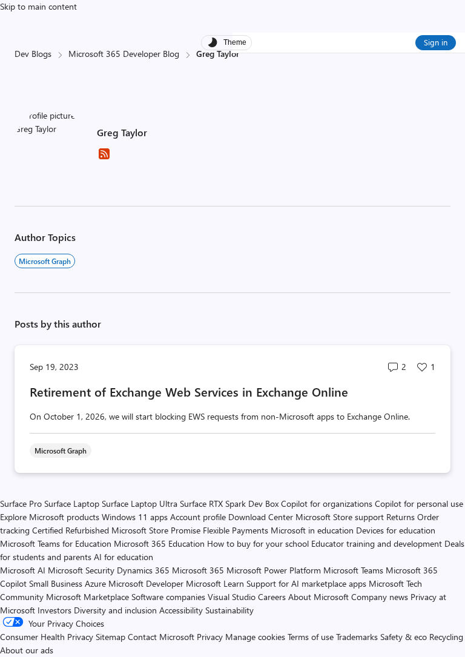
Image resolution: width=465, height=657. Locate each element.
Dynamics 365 (143, 570)
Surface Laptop (71, 503)
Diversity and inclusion (115, 610)
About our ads (26, 650)
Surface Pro (21, 503)
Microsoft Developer (145, 583)
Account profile (198, 517)
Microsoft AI (22, 570)
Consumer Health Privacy (46, 636)
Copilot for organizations (326, 503)
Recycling (446, 636)
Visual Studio (232, 597)
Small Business (55, 583)
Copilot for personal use (419, 503)
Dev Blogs (33, 53)
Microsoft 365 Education (159, 543)
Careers (272, 597)
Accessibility (181, 610)
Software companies (168, 597)
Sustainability (229, 610)
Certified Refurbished (70, 530)
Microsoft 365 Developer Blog (123, 53)
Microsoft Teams (353, 570)
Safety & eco (403, 636)
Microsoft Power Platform (273, 570)
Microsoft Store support (339, 517)
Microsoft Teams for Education (55, 543)
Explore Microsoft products (49, 517)
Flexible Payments (235, 530)
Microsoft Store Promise (155, 530)
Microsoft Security (81, 570)
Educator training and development (376, 543)
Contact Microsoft (161, 636)
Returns (400, 517)
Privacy (211, 636)
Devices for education (395, 530)
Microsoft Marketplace (87, 597)
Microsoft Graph (45, 261)
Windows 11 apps (135, 517)
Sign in (435, 42)
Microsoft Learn (215, 583)
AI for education (123, 557)
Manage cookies (255, 636)
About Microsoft (318, 597)
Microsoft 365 (198, 570)
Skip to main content (38, 6)
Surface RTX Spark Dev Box (229, 503)
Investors (54, 610)
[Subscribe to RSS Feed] (104, 157)
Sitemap (110, 636)
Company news (379, 597)
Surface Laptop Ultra (139, 503)
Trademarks (357, 636)
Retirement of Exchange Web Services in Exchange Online (189, 391)
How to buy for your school (258, 543)
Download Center (260, 517)
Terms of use (311, 636)
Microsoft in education (312, 530)
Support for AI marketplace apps (306, 583)
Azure (95, 583)
